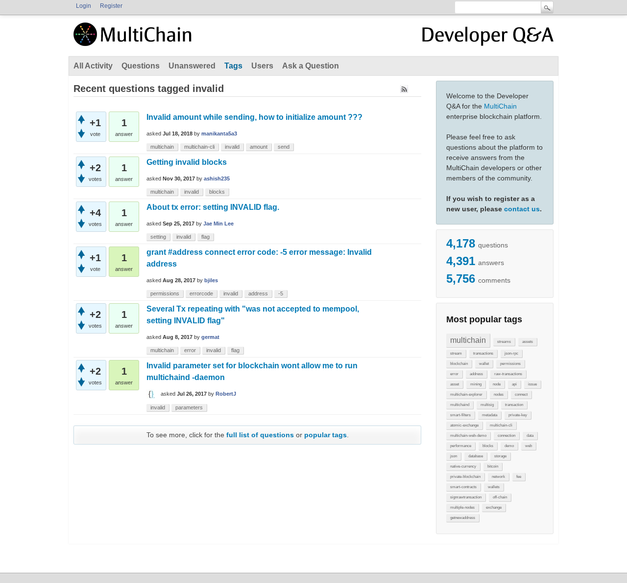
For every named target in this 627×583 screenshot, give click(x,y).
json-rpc (511, 353)
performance (460, 446)
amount (258, 147)
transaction (514, 405)
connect (521, 394)
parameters (189, 407)
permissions (510, 363)
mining (476, 384)
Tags (233, 66)
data (530, 435)
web (528, 446)
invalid (232, 147)
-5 (280, 293)
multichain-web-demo (468, 435)
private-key (517, 415)
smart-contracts (463, 487)
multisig (487, 405)
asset (454, 384)
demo (509, 446)
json (453, 456)
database (475, 456)
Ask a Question (310, 66)
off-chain (500, 497)
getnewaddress (462, 518)
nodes (499, 394)
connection (506, 435)
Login (83, 5)
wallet (484, 363)
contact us (522, 209)
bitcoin (492, 466)
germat (210, 337)
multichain (468, 340)
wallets (494, 487)
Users (262, 66)
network (498, 476)
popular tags (325, 435)
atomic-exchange (464, 425)
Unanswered (192, 66)
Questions (140, 66)
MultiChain (500, 106)
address (476, 374)
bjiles (211, 280)
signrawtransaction (466, 497)
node (497, 384)
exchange (494, 507)
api (514, 384)
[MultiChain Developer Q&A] (488, 38)
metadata (489, 415)
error (454, 374)
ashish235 (217, 178)
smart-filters (460, 415)
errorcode (201, 293)
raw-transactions (508, 374)
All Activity (93, 66)
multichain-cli (501, 425)
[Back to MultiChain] (134, 39)
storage (500, 456)
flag (205, 237)
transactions (483, 353)
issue (532, 384)
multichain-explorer (466, 394)
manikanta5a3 (219, 133)
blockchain (459, 363)
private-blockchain (465, 476)
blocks (487, 446)
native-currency (463, 466)
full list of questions (260, 435)
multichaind (459, 405)
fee (518, 476)
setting (158, 237)
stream (456, 353)
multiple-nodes (462, 507)
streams (504, 341)
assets (527, 341)
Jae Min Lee (218, 223)
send (283, 147)
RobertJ (226, 394)
